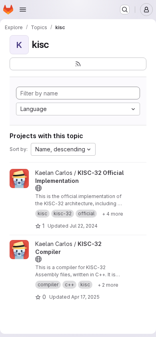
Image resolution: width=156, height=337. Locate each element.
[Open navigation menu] (22, 9)
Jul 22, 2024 (84, 226)
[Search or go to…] (125, 9)
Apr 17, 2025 (85, 297)
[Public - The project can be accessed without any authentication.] (38, 188)
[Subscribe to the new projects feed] (78, 63)
